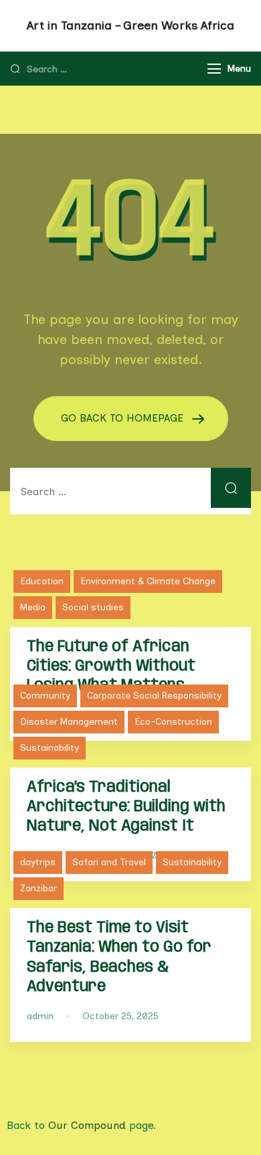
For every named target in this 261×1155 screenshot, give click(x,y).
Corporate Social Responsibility (154, 695)
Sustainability (49, 747)
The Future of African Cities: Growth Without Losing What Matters (111, 666)
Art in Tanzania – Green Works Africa (130, 25)
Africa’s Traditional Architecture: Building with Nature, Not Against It (126, 807)
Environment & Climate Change (147, 581)
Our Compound (87, 1125)
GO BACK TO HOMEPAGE (124, 418)
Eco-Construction (173, 721)
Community (45, 695)
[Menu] (214, 69)
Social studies (93, 607)
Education (42, 581)
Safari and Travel (109, 862)
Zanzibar (38, 888)
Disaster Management (69, 721)
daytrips (38, 862)
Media (33, 607)
